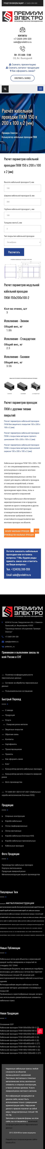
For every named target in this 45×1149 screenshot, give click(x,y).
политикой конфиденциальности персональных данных (22, 1124)
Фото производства (13, 782)
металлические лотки (5, 924)
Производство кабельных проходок (17, 865)
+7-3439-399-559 (30, 3)
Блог (7, 764)
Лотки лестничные (13, 831)
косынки (10, 931)
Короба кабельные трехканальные (20, 841)
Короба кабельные (13, 821)
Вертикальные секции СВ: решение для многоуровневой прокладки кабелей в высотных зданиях (21, 978)
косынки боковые (3, 935)
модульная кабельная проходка (31, 917)
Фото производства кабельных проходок (21, 533)
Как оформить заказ (14, 759)
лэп (11, 935)
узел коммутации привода (20, 931)
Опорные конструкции (15, 816)
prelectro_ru (10, 647)
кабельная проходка (34, 910)
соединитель (32, 935)
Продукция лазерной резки (13, 871)
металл (18, 935)
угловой (29, 931)
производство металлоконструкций (34, 924)
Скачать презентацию (23, 64)
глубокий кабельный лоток (37, 931)
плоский (27, 928)
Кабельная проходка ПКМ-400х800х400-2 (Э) (19, 1037)
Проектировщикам (13, 749)
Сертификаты (11, 744)
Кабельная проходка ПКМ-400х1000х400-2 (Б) (20, 1050)
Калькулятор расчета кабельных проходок (23, 769)
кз (7, 921)
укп (13, 931)
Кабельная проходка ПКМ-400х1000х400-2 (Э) (20, 1047)
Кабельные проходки (14, 846)
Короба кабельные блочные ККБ (19, 836)
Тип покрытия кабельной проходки (19, 236)
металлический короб (18, 910)
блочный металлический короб (27, 907)
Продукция (10, 715)
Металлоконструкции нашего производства (21, 874)
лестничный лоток (23, 924)
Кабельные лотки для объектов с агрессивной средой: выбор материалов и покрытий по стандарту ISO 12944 (20, 962)
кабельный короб (31, 921)
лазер (9, 935)
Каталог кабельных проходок (17, 531)
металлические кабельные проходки (10, 914)
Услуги (8, 720)
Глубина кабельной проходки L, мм (19, 209)
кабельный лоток (22, 921)
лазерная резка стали (40, 935)
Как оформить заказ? (23, 70)
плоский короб (39, 914)
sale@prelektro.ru (23, 42)
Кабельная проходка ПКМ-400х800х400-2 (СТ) (20, 1043)
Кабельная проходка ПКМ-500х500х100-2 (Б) (19, 1031)
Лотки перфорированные (16, 826)
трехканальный (27, 935)
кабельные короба (15, 924)
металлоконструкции (20, 903)
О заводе (9, 710)
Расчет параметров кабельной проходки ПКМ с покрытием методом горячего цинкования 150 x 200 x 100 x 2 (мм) (21, 436)
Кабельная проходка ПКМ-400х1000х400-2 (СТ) (20, 1053)
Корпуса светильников (12, 868)
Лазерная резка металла (17, 724)
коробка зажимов (12, 921)
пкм (9, 917)
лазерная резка (40, 921)
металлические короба (8, 907)
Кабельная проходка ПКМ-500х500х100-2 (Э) (19, 1027)
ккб (27, 910)
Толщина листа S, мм (13, 223)
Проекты (9, 754)
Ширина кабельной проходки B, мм (19, 196)
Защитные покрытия (14, 729)
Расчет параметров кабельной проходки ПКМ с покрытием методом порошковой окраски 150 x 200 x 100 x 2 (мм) (22, 448)
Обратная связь (12, 734)
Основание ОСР (7, 1024)
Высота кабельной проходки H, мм (19, 182)
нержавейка (34, 928)
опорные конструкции (16, 917)
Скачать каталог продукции (23, 67)
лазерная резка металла (12, 928)
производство (3, 903)
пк (16, 935)
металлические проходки (28, 914)
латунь (21, 935)
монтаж (13, 935)
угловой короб (4, 917)
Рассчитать (14, 252)
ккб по (30, 928)
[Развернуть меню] (40, 88)
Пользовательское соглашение (19, 691)
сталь (27, 931)
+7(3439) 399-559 (20, 569)
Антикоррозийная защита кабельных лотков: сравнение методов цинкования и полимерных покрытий (20, 987)
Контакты (9, 739)
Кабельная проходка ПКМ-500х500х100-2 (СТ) (20, 1034)
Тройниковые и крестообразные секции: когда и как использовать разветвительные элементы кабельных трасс (21, 997)
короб (4, 921)
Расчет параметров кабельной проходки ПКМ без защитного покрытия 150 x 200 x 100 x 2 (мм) (22, 424)
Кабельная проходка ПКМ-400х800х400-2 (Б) (19, 1040)
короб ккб (7, 910)
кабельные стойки (21, 928)
